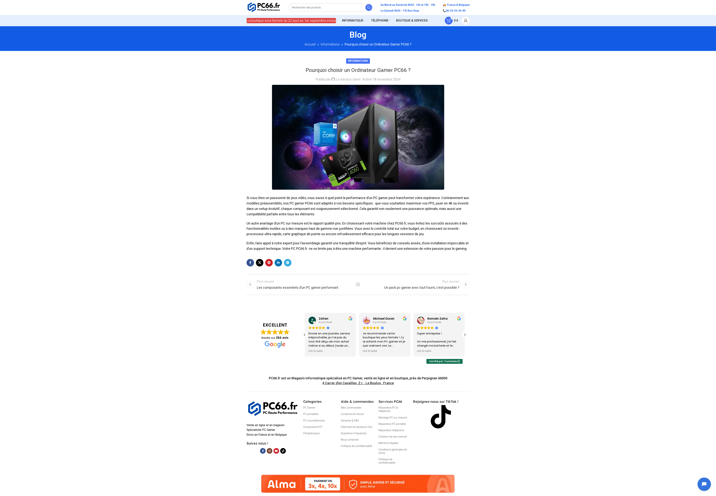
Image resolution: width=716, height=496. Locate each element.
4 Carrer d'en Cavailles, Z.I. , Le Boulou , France (358, 383)
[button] (465, 335)
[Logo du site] (264, 7)
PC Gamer (309, 407)
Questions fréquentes (354, 433)
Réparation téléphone (391, 430)
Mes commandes (351, 407)
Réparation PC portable (392, 423)
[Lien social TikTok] (283, 451)
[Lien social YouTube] (276, 451)
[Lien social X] (259, 262)
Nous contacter (350, 439)
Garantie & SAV (350, 420)
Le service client (348, 79)
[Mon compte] (466, 20)
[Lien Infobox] (358, 378)
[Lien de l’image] (273, 409)
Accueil (310, 44)
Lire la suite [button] (315, 351)
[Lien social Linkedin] (278, 262)
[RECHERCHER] (368, 7)
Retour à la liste (358, 284)
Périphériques (311, 433)
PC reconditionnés (314, 420)
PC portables (310, 413)
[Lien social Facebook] (250, 262)
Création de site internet (392, 436)
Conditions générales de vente (392, 451)
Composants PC (312, 426)
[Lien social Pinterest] (269, 262)
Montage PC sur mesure (392, 417)
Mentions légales (388, 443)
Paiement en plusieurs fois (356, 426)
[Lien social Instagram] (269, 451)
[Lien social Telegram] (287, 262)
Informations (330, 44)
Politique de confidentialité (356, 446)
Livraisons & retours (352, 413)
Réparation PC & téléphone (388, 409)
